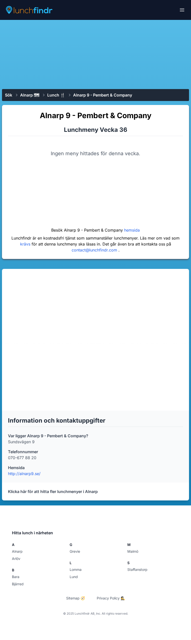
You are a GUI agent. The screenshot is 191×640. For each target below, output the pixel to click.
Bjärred (18, 584)
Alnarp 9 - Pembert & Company (102, 95)
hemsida (132, 230)
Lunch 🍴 (56, 95)
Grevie (75, 551)
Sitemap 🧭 (75, 598)
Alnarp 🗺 (29, 95)
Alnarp (17, 551)
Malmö (132, 551)
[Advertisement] (95, 54)
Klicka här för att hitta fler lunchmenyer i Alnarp (53, 491)
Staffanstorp (137, 569)
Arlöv (16, 558)
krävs (26, 244)
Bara (15, 577)
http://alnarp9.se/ (24, 473)
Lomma (76, 569)
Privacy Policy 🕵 (111, 598)
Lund (74, 577)
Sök (8, 95)
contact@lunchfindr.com (95, 249)
